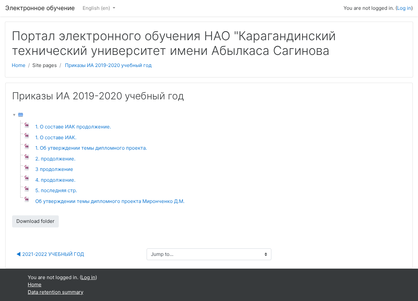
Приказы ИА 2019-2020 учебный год (108, 65)
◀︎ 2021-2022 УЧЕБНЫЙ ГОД (50, 254)
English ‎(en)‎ (97, 8)
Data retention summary (55, 292)
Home (18, 65)
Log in (404, 8)
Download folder (35, 221)
